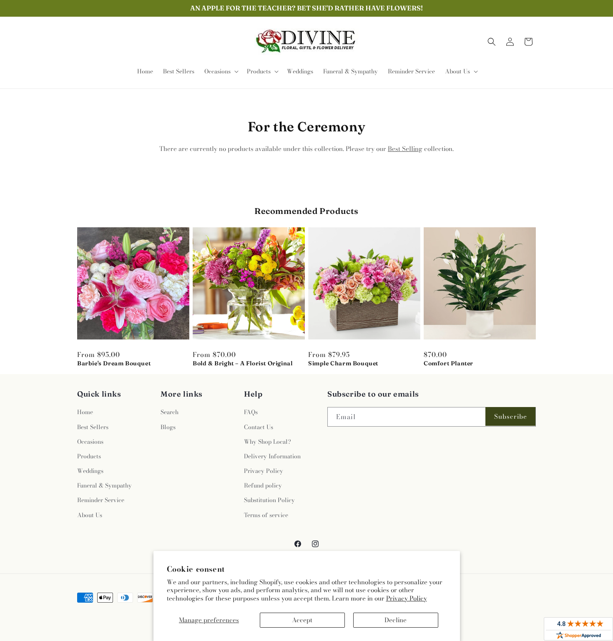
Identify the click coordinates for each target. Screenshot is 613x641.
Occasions (90, 441)
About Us (89, 515)
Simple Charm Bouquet (343, 363)
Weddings (90, 470)
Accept (302, 620)
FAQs (251, 412)
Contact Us (258, 427)
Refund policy (263, 485)
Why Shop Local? (267, 441)
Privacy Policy (406, 598)
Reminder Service (100, 500)
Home (85, 412)
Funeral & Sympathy (104, 485)
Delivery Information (272, 456)
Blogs (168, 427)
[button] (220, 71)
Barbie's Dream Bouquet (114, 363)
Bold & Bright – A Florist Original (242, 363)
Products (89, 456)
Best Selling (405, 148)
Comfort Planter (448, 363)
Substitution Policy (269, 500)
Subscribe (510, 416)
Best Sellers (92, 427)
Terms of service (266, 515)
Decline (395, 620)
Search (169, 412)
